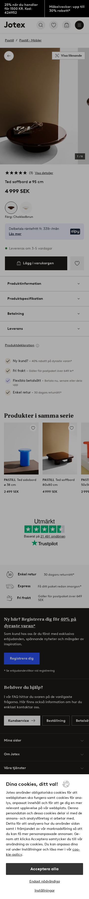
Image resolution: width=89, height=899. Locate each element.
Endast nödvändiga (44, 881)
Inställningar (45, 890)
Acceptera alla (44, 869)
